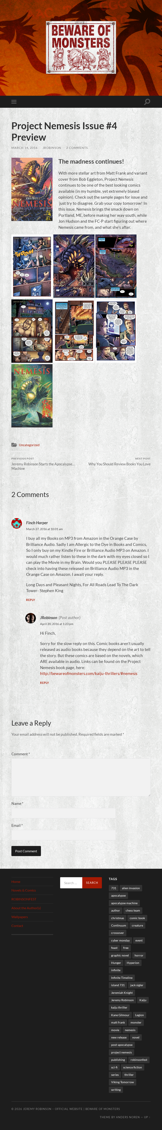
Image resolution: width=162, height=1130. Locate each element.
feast (114, 948)
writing (116, 1089)
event (139, 940)
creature (137, 925)
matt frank (118, 1022)
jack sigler (136, 985)
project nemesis (121, 1052)
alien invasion (131, 888)
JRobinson (52, 147)
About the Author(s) (26, 908)
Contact (17, 926)
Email (17, 825)
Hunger (116, 962)
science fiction (132, 1067)
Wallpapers (19, 917)
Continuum (118, 925)
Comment (20, 754)
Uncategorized (29, 445)
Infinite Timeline (121, 977)
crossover (117, 933)
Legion (139, 1015)
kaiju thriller (119, 1007)
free (125, 948)
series (115, 1074)
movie (115, 1030)
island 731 (118, 985)
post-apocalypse (121, 1044)
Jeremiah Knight (122, 992)
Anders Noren (128, 1117)
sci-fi (114, 1067)
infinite (115, 970)
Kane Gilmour (120, 1015)
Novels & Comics (23, 890)
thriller (129, 1074)
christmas (117, 918)
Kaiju (142, 1000)
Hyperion (133, 962)
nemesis (130, 1030)
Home (15, 881)
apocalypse (118, 895)
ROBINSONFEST (23, 899)
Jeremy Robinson (122, 1000)
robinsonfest (139, 1059)
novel (135, 1037)
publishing (118, 1059)
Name (17, 803)
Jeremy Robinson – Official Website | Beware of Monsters (71, 1109)
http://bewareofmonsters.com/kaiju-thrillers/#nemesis (88, 673)
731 (113, 888)
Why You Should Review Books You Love (119, 461)
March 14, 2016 (24, 147)
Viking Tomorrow (122, 1082)
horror (139, 955)
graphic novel (120, 955)
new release (119, 1037)
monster (136, 1022)
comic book (137, 918)
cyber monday (120, 940)
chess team (133, 910)
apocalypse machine (124, 903)
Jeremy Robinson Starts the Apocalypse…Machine (43, 463)
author (115, 910)
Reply (30, 600)
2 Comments (77, 147)
